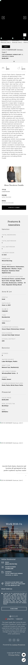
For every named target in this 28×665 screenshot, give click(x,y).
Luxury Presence (18, 645)
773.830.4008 (9, 568)
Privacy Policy (14, 655)
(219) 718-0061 (6, 197)
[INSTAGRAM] (14, 640)
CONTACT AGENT (14, 207)
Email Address (6, 589)
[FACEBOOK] (10, 640)
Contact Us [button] (14, 547)
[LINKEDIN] (18, 640)
